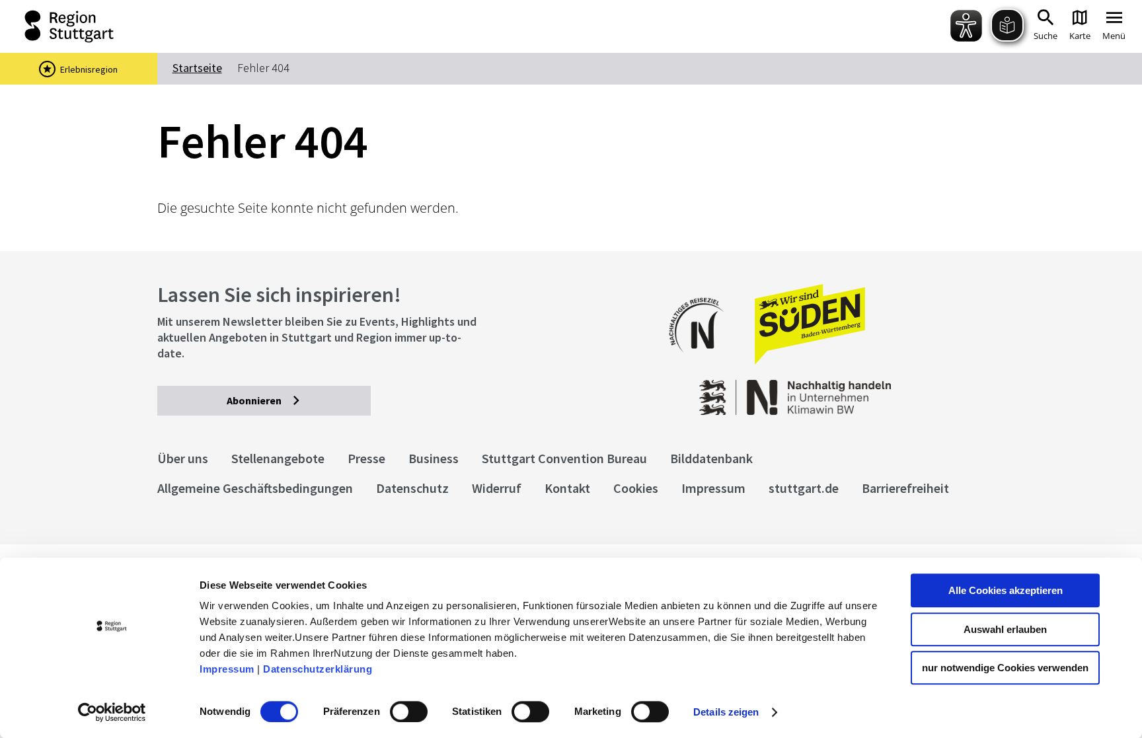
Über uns (182, 458)
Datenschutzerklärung (317, 669)
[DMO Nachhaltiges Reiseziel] (703, 361)
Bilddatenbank (711, 458)
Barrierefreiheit (905, 488)
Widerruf (496, 488)
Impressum (227, 669)
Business (433, 458)
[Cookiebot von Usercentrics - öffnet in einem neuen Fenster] (112, 712)
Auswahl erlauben (1005, 629)
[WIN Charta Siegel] (892, 391)
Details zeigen (726, 712)
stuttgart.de (804, 488)
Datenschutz (412, 488)
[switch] (409, 711)
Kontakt (567, 488)
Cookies (635, 488)
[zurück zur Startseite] (72, 26)
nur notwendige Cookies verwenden (1005, 667)
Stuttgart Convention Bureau (564, 458)
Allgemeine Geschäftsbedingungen (255, 488)
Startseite (197, 67)
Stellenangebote (277, 458)
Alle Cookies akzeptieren (1005, 590)
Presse (366, 458)
